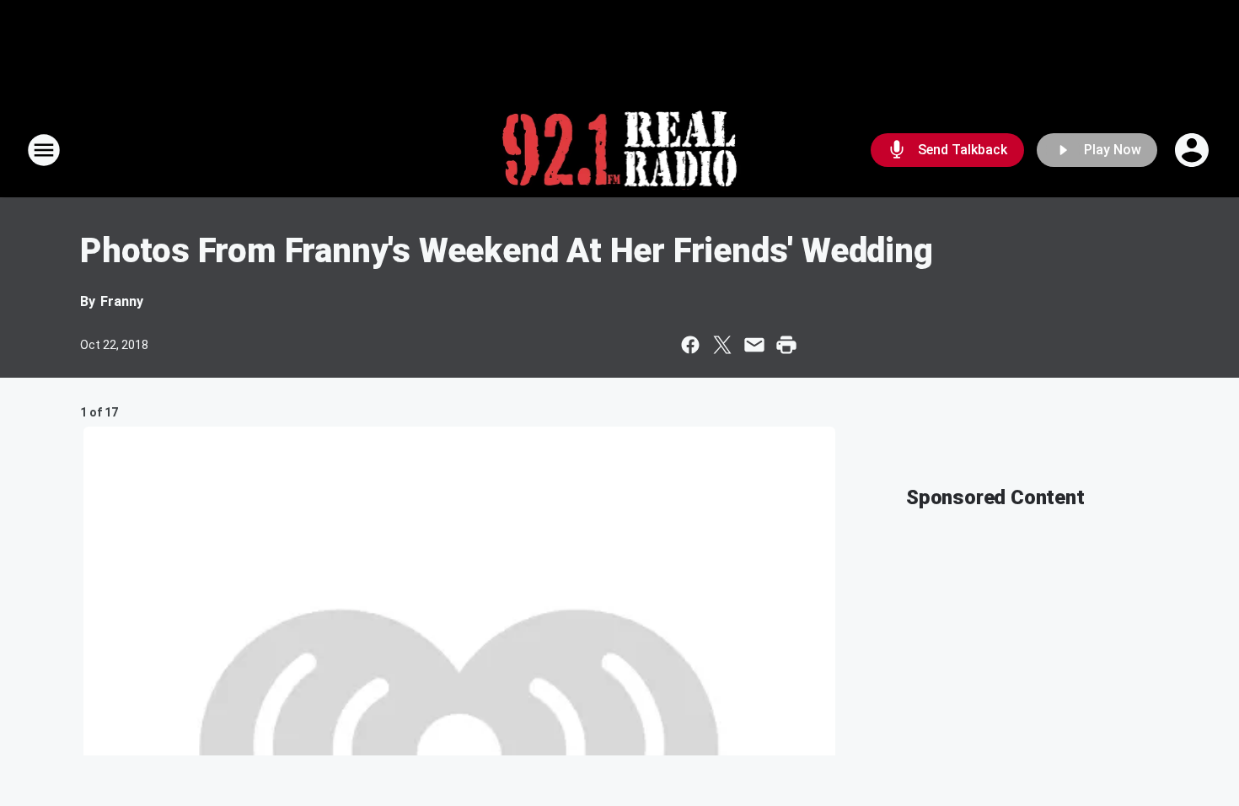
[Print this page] (786, 345)
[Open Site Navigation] (44, 150)
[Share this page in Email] (754, 345)
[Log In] (1193, 150)
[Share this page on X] (722, 345)
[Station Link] (620, 150)
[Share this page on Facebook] (690, 345)
